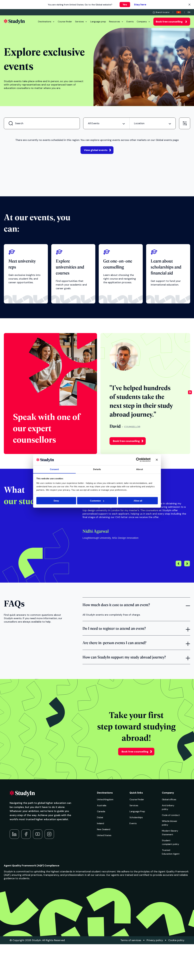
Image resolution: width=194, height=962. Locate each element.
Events (130, 21)
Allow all (138, 500)
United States (104, 835)
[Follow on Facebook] (26, 834)
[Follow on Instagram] (49, 834)
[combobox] (106, 123)
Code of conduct (171, 815)
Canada (101, 811)
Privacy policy (155, 940)
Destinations (44, 21)
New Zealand (103, 829)
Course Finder (137, 799)
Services (79, 21)
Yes (125, 4)
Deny (56, 500)
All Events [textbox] (93, 123)
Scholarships (136, 817)
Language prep (98, 21)
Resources (114, 21)
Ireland (100, 823)
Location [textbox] (139, 123)
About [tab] (139, 469)
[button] (190, 393)
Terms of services (130, 940)
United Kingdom (105, 799)
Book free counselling (169, 21)
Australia (101, 805)
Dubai (100, 817)
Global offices (169, 799)
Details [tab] (97, 469)
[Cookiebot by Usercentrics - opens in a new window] (138, 460)
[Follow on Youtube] (37, 834)
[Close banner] (157, 460)
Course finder (65, 21)
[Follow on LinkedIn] (14, 834)
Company (142, 21)
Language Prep (137, 811)
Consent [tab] (54, 469)
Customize (95, 500)
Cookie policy (176, 940)
